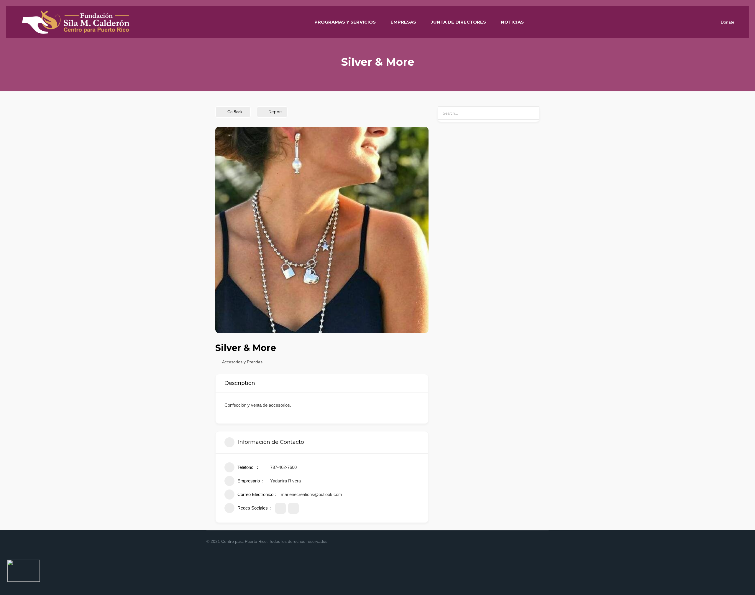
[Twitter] (537, 542)
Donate (727, 22)
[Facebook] (516, 542)
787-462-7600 (283, 467)
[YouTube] (544, 542)
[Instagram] (523, 542)
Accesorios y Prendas (242, 362)
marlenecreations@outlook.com (311, 494)
